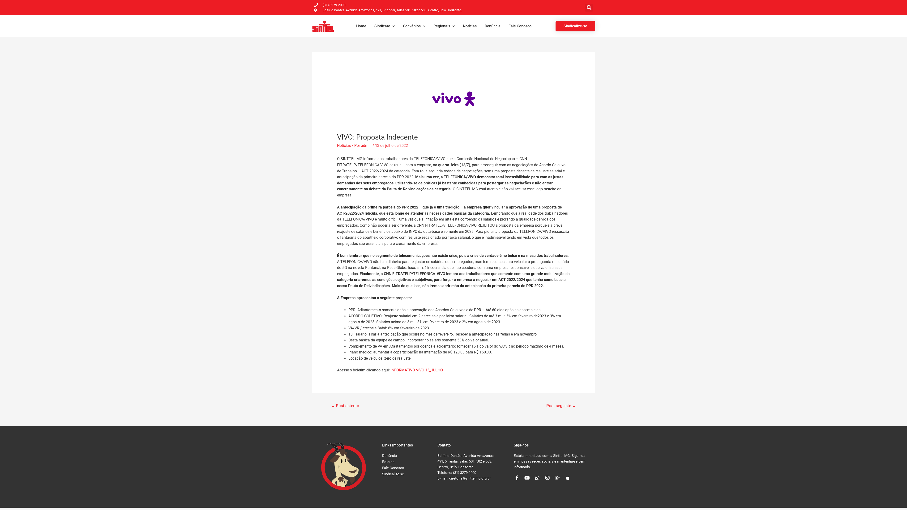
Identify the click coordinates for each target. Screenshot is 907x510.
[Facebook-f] (517, 478)
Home (361, 26)
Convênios (412, 26)
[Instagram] (547, 478)
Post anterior (345, 405)
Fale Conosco (520, 26)
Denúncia (493, 26)
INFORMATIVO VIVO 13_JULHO (417, 370)
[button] (589, 8)
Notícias (470, 26)
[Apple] (568, 478)
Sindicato (382, 26)
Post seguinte (561, 405)
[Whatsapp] (537, 478)
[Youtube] (527, 478)
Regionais (441, 26)
